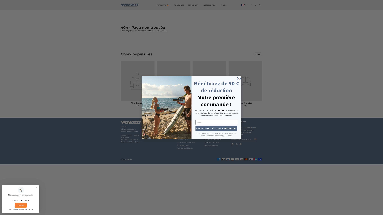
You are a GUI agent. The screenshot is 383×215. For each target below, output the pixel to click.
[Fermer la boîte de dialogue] (239, 78)
